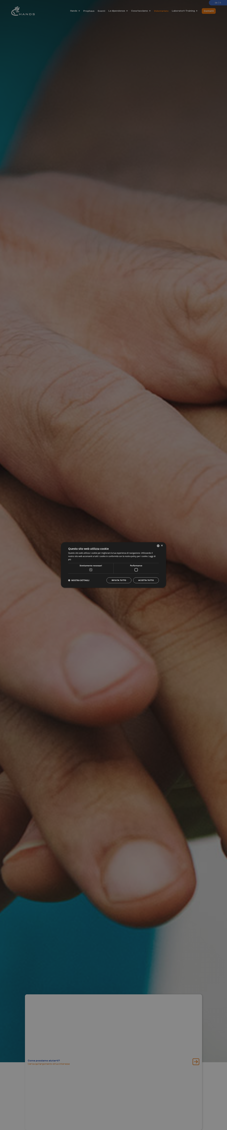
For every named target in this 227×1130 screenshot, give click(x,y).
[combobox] (158, 545)
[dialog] (113, 565)
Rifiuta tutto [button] (119, 580)
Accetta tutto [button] (146, 580)
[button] (78, 580)
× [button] (162, 546)
